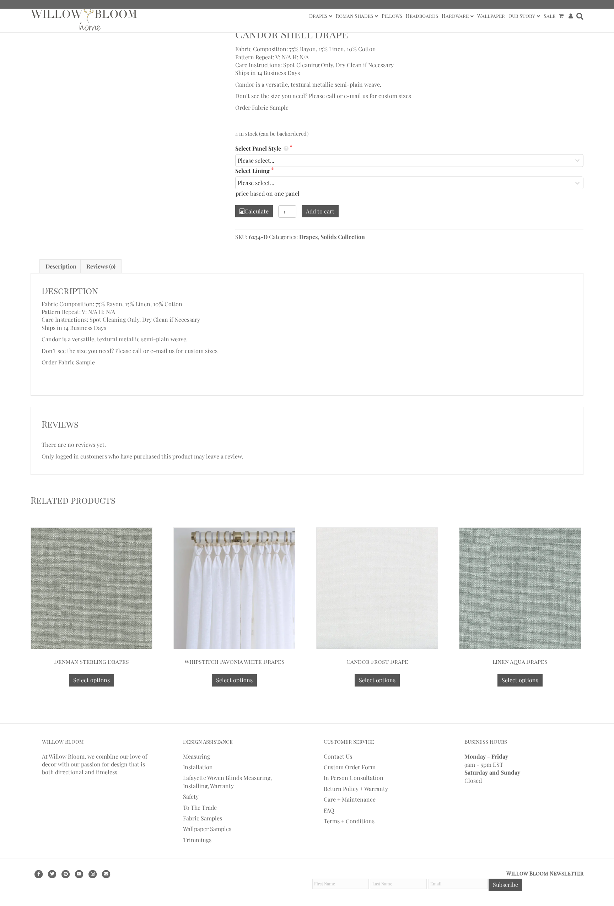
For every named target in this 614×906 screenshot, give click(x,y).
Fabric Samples (202, 818)
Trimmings (197, 839)
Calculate (256, 211)
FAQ (329, 810)
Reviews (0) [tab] (100, 266)
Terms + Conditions (349, 821)
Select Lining (253, 170)
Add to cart (320, 211)
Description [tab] (60, 266)
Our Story (521, 15)
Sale (549, 15)
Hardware (455, 15)
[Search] (579, 16)
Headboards (422, 15)
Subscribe (505, 884)
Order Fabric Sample (262, 107)
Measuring (196, 756)
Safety (191, 796)
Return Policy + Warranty (356, 788)
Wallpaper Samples (207, 828)
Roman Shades (354, 15)
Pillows (392, 15)
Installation (198, 767)
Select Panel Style (258, 148)
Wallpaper (491, 15)
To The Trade (200, 807)
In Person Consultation (353, 777)
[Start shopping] (562, 16)
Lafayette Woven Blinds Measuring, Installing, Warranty (227, 781)
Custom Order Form (350, 767)
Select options (91, 680)
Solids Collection (343, 236)
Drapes (318, 15)
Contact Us (338, 756)
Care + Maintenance (350, 799)
